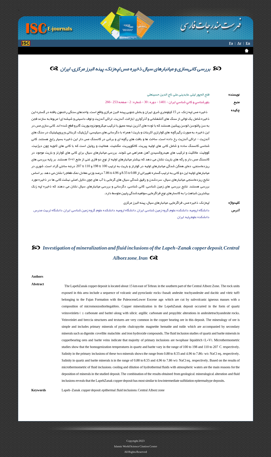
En (248, 43)
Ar (239, 43)
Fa (231, 43)
